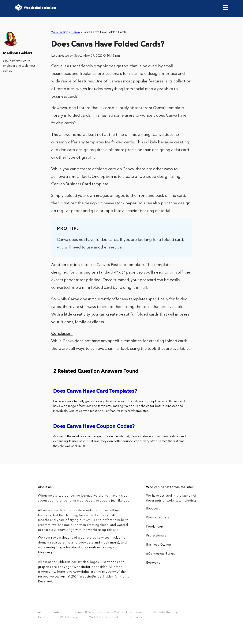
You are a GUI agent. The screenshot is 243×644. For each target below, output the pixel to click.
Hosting (44, 617)
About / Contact (50, 612)
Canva (75, 32)
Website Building (165, 612)
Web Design (59, 32)
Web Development (103, 617)
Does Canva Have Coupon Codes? (94, 426)
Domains (135, 617)
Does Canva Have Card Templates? (95, 391)
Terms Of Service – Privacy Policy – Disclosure (107, 612)
